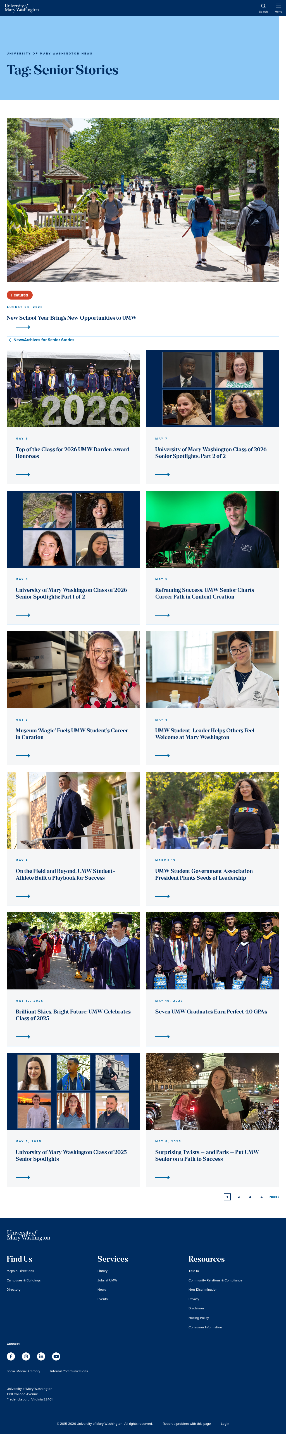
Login (225, 1423)
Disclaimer (196, 1308)
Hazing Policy (199, 1317)
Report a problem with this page (187, 1423)
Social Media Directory (23, 1371)
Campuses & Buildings (24, 1280)
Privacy (194, 1299)
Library (102, 1270)
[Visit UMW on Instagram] (26, 1359)
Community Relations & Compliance (215, 1280)
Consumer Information (205, 1327)
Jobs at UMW (107, 1280)
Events (102, 1299)
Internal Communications (69, 1371)
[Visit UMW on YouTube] (56, 1359)
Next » (274, 1197)
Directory (13, 1289)
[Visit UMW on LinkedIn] (41, 1359)
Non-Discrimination (203, 1289)
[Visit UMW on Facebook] (11, 1359)
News (101, 1289)
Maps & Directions (20, 1270)
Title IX (194, 1270)
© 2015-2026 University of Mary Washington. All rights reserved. (105, 1423)
